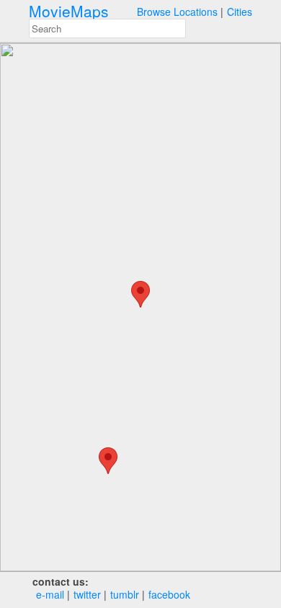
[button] (108, 461)
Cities (239, 11)
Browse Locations (177, 11)
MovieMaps (69, 11)
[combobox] (107, 28)
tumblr (124, 594)
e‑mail (50, 594)
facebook (169, 594)
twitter (87, 594)
